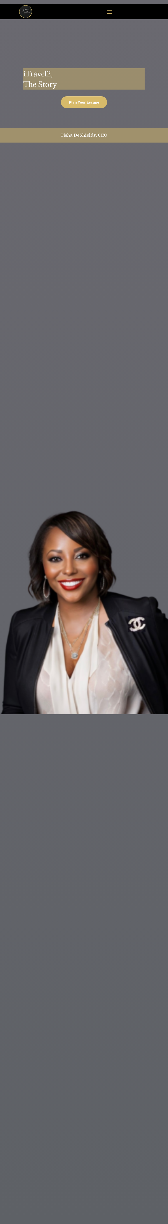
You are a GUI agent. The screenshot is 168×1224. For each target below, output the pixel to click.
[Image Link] (25, 11)
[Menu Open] (110, 12)
